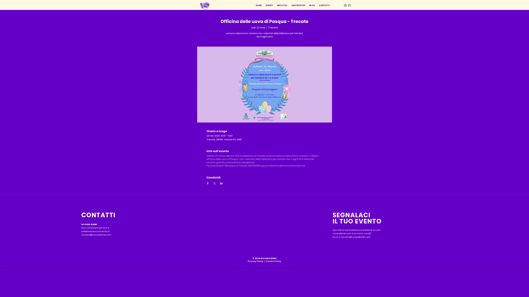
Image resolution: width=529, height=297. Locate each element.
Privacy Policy (256, 261)
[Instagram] (345, 5)
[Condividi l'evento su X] (214, 183)
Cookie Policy (273, 261)
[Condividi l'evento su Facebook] (208, 183)
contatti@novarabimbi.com (96, 234)
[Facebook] (349, 5)
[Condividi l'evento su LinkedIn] (221, 183)
